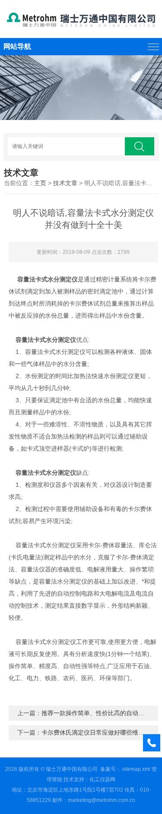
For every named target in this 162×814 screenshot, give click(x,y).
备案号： (110, 769)
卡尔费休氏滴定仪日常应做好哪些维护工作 (98, 732)
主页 (40, 183)
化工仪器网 (102, 779)
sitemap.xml (136, 769)
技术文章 (65, 183)
